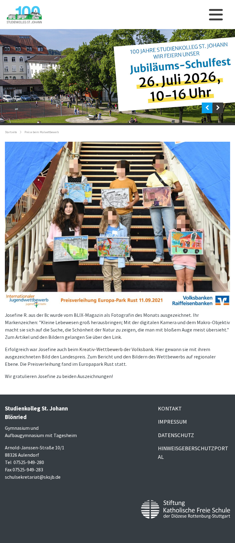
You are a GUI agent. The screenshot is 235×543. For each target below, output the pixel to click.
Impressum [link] (172, 421)
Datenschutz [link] (176, 435)
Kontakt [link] (170, 408)
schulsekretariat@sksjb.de (33, 477)
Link (116, 337)
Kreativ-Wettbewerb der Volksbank (116, 349)
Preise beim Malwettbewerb (41, 132)
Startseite (11, 132)
